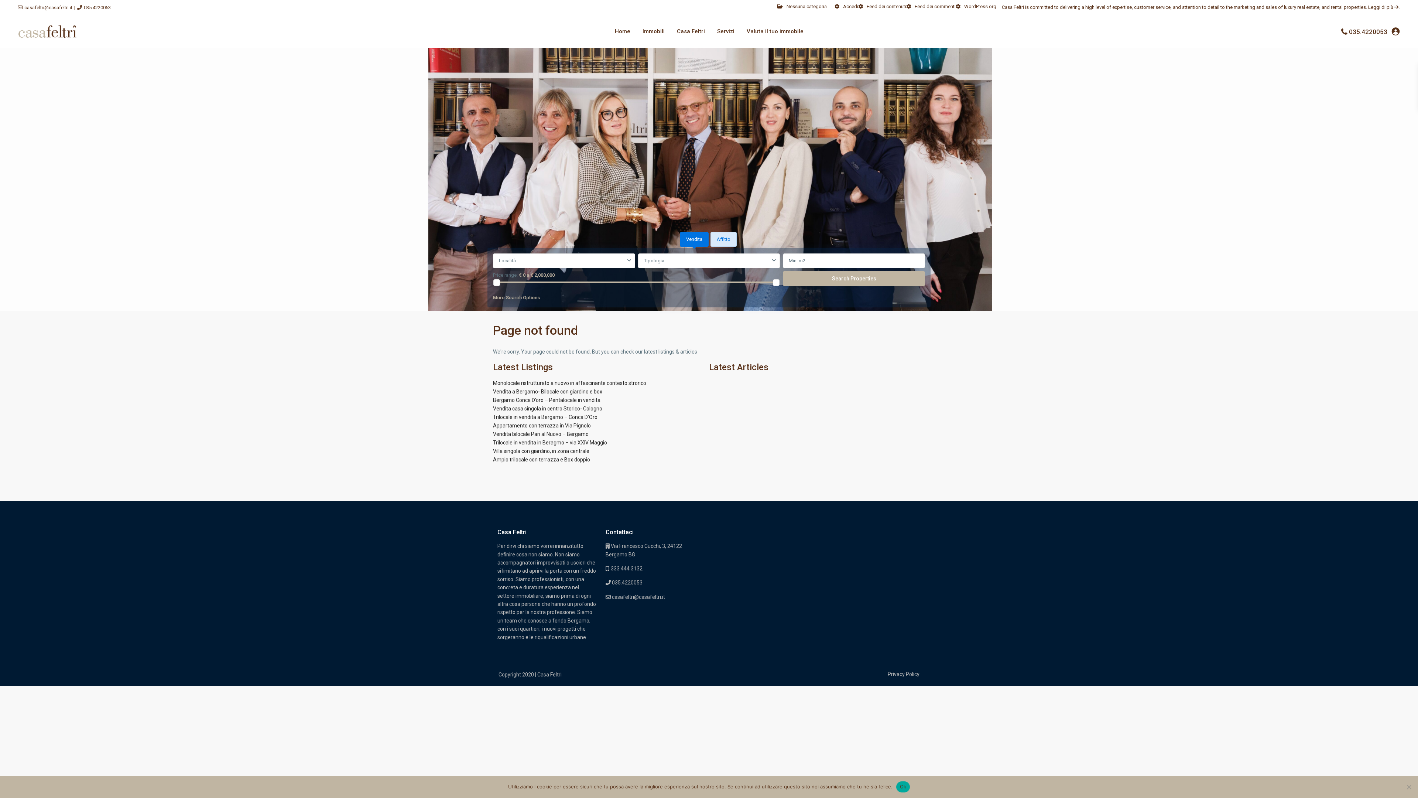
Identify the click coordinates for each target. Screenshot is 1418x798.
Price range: (505, 275)
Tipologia (654, 260)
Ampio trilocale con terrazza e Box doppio (541, 460)
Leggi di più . (1384, 7)
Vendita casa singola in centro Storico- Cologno (547, 409)
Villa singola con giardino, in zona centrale (541, 451)
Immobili (654, 31)
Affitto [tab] (723, 239)
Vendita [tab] (694, 239)
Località (507, 260)
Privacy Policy (903, 674)
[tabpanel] (709, 278)
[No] (1408, 787)
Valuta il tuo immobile (775, 31)
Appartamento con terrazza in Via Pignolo (542, 426)
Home (622, 31)
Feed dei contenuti (886, 6)
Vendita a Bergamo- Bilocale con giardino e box (547, 392)
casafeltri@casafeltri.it (48, 7)
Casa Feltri (691, 31)
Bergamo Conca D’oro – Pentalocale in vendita (546, 400)
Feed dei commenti (935, 6)
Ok (903, 787)
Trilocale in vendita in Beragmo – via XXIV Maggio (550, 443)
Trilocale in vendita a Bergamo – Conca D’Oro (545, 417)
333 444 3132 (626, 569)
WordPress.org (980, 6)
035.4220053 (97, 7)
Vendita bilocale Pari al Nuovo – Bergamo (541, 434)
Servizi (725, 31)
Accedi (850, 6)
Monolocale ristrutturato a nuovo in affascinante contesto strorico (569, 383)
